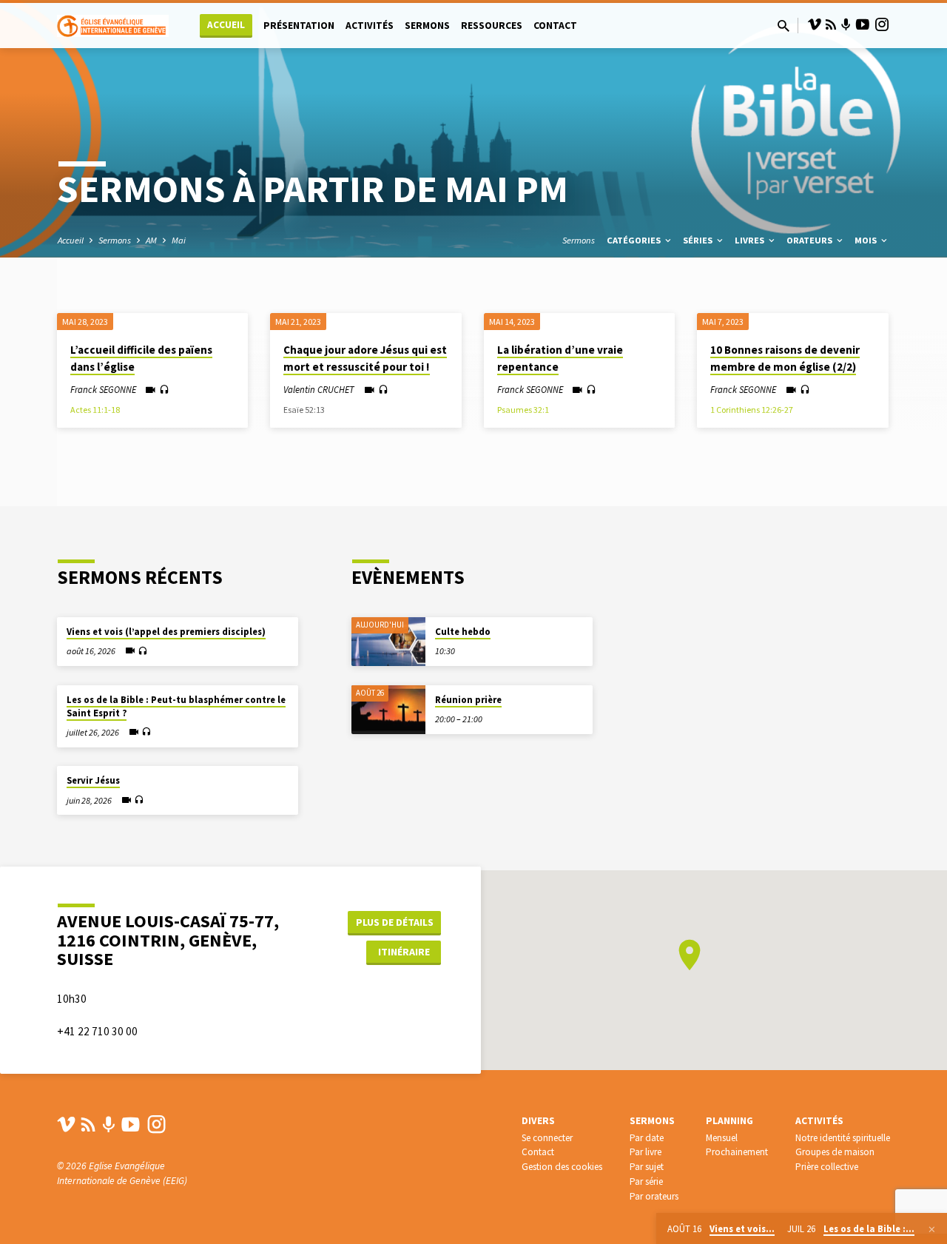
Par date (647, 1138)
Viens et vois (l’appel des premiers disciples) (166, 631)
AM (151, 240)
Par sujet (647, 1166)
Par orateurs (654, 1196)
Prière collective (826, 1166)
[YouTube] (863, 25)
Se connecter (547, 1138)
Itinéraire (404, 951)
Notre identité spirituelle (842, 1138)
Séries (699, 240)
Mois (867, 240)
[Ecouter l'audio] (164, 390)
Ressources (491, 25)
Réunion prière (468, 699)
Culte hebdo (463, 631)
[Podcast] (846, 25)
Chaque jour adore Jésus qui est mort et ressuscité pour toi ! (365, 358)
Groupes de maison (834, 1152)
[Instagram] (882, 25)
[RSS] (831, 25)
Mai (179, 240)
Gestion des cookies (562, 1166)
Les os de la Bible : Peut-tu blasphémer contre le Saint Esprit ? (176, 706)
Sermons (427, 25)
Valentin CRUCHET (318, 389)
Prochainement (737, 1152)
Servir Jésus (93, 780)
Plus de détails (395, 922)
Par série (646, 1181)
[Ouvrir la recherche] (783, 26)
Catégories (635, 240)
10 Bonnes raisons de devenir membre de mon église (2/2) (785, 358)
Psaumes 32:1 (523, 409)
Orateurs (810, 240)
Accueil (226, 25)
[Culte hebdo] (388, 642)
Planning (729, 1120)
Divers (538, 1120)
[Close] (932, 1229)
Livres (750, 240)
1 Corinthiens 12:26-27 (751, 409)
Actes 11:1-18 (95, 409)
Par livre (645, 1152)
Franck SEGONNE (103, 389)
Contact (555, 25)
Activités (370, 25)
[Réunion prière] (388, 710)
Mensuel (722, 1138)
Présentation (298, 25)
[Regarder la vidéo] (150, 390)
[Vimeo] (814, 25)
